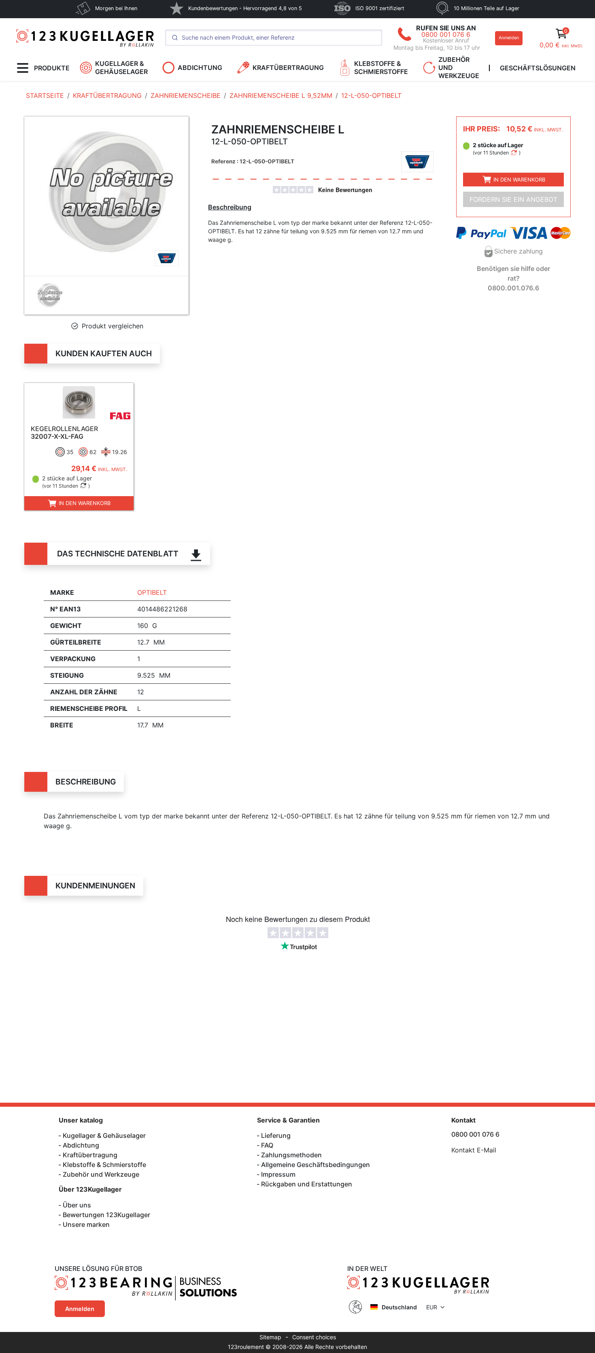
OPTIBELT (152, 592)
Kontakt (463, 1120)
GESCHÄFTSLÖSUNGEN (538, 68)
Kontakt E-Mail (473, 1150)
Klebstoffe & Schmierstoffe (104, 1165)
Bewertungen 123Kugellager (106, 1215)
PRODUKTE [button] (52, 68)
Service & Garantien (288, 1120)
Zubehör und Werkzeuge (101, 1174)
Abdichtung (81, 1145)
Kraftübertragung (90, 1155)
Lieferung (276, 1135)
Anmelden (509, 37)
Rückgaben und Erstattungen (306, 1184)
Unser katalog (81, 1120)
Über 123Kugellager (90, 1189)
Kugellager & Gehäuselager (104, 1135)
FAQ (267, 1145)
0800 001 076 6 (445, 34)
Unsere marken (86, 1224)
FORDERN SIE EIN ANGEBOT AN (513, 201)
